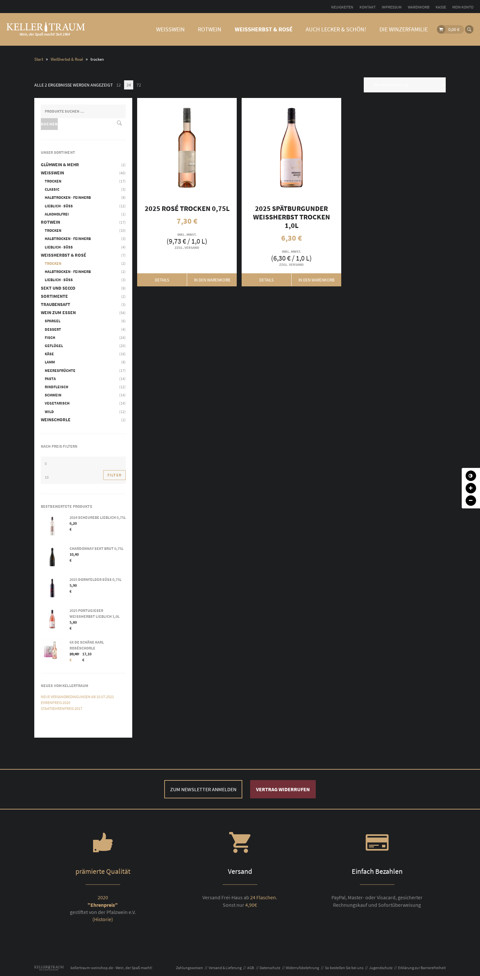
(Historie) (102, 919)
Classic (52, 189)
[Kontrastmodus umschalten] (471, 476)
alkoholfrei (57, 214)
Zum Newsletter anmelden (203, 789)
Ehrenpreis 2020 (55, 702)
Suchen (49, 123)
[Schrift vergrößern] (471, 488)
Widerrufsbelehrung (302, 967)
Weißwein (170, 29)
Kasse (441, 7)
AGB (250, 967)
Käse (49, 353)
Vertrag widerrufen (283, 789)
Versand (191, 247)
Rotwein (209, 29)
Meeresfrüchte (60, 370)
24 (128, 85)
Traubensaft (55, 304)
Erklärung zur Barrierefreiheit (422, 967)
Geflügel (54, 345)
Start (38, 59)
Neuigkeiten (342, 7)
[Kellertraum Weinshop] (46, 29)
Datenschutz (270, 967)
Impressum (392, 7)
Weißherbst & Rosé (264, 29)
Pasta (50, 378)
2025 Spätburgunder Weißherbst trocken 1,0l (267, 148)
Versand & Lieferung (225, 967)
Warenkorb (418, 7)
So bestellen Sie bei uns (344, 967)
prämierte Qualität (102, 871)
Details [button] (162, 280)
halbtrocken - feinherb (68, 197)
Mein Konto (462, 7)
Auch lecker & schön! (336, 29)
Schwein (53, 394)
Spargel (52, 320)
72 (138, 85)
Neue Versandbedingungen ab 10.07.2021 (77, 696)
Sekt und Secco (58, 288)
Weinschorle (56, 420)
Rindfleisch (56, 386)
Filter (114, 474)
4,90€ (251, 905)
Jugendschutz (380, 967)
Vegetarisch (57, 403)
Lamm (50, 362)
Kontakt (368, 7)
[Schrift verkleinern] (471, 500)
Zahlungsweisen (189, 967)
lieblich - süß (59, 205)
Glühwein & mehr (60, 165)
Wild (49, 411)
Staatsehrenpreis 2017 (61, 708)
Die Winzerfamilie (403, 29)
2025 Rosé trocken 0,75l (162, 148)
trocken (53, 181)
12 (118, 85)
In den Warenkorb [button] (212, 148)
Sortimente (54, 296)
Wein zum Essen (58, 312)
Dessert (53, 329)
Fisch (50, 337)
